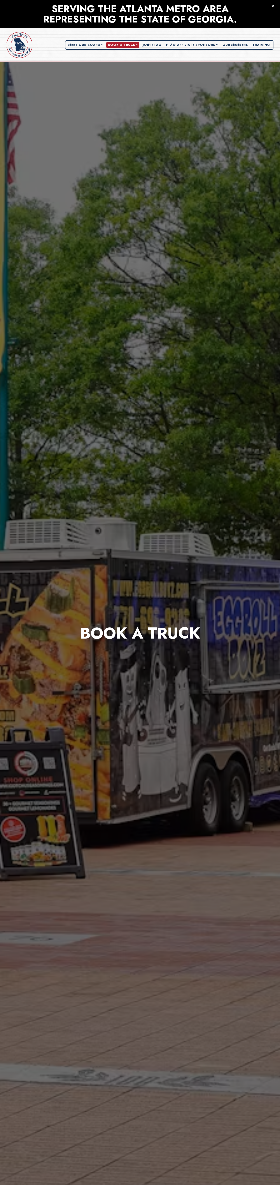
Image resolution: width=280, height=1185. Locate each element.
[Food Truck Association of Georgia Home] (20, 45)
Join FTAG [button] (152, 45)
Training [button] (261, 45)
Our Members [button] (235, 45)
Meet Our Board (86, 44)
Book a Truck (123, 44)
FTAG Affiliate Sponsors (192, 44)
